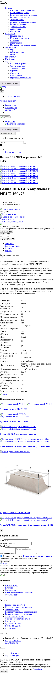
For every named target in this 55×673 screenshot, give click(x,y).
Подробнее (37, 669)
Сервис (8, 61)
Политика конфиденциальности (19, 592)
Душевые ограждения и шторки (24, 22)
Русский (11, 121)
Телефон (3, 543)
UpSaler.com (21, 662)
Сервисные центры (18, 64)
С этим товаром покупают (11, 221)
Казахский (21, 124)
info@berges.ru (11, 643)
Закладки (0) (10, 110)
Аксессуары (15, 29)
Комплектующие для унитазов (23, 15)
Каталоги (9, 588)
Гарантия (14, 71)
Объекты (14, 54)
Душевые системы (18, 26)
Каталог (8, 8)
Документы (15, 73)
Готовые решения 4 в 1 (20, 17)
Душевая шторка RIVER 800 (13, 409)
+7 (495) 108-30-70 (13, 96)
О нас (12, 50)
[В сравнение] (13, 239)
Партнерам (10, 33)
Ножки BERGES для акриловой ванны (18, 434)
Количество (5, 234)
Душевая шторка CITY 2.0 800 (14, 421)
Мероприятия (16, 43)
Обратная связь (17, 52)
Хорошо (4, 672)
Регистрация (10, 105)
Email (2, 546)
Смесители (15, 31)
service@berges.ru (12, 653)
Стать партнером (10, 83)
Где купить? (10, 57)
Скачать (8, 248)
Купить (3, 239)
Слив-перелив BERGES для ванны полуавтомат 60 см (25, 446)
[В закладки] (9, 239)
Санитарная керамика (19, 12)
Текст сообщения (7, 553)
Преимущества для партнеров (23, 45)
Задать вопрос (6, 231)
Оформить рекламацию (20, 78)
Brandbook (14, 40)
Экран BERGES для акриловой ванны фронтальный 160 (26, 525)
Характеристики (12, 246)
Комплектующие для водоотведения (21, 612)
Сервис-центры (12, 655)
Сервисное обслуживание (13, 217)
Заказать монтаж (17, 66)
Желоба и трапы (17, 19)
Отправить (5, 561)
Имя (2, 541)
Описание (9, 243)
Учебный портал (17, 68)
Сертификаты (16, 75)
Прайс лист (10, 59)
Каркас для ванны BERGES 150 (15, 513)
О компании (10, 47)
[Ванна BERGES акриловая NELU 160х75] (19, 166)
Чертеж (8, 250)
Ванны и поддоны (18, 24)
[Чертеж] (4, 394)
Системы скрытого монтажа (22, 10)
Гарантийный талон (11, 209)
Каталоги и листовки (19, 38)
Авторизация (11, 107)
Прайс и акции (16, 36)
